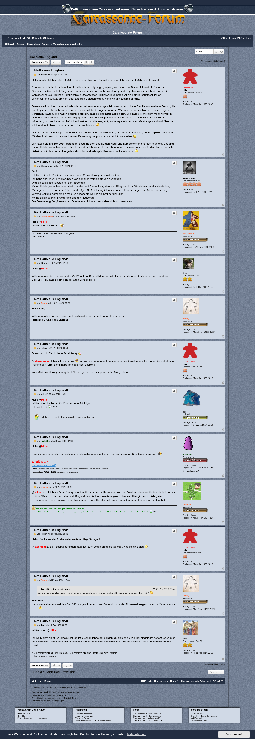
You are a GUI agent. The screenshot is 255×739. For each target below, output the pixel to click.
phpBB (46, 692)
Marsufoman (189, 178)
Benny (186, 318)
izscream (187, 504)
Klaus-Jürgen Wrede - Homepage (32, 718)
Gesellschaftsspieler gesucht (204, 716)
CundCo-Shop (23, 716)
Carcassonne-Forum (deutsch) (147, 714)
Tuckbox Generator (84, 716)
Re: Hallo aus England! (51, 162)
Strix (185, 273)
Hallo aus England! (44, 57)
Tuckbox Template (83, 714)
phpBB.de (61, 695)
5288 (193, 465)
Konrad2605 (188, 234)
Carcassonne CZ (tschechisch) (147, 720)
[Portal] (127, 17)
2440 (193, 515)
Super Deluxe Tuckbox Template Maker (93, 720)
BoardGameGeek (199, 720)
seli (184, 412)
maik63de (187, 455)
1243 (193, 284)
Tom (185, 639)
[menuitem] (26, 38)
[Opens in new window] (54, 407)
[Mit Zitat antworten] (174, 71)
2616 (193, 422)
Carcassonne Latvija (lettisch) (146, 718)
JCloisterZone (197, 714)
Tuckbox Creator (83, 718)
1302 (193, 650)
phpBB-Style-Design (69, 698)
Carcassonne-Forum (42, 465)
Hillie (185, 90)
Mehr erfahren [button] (136, 734)
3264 (193, 244)
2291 (193, 329)
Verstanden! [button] (234, 734)
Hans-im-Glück (24, 714)
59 (192, 189)
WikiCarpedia (197, 718)
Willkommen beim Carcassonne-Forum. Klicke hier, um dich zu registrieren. (127, 9)
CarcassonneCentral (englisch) (147, 716)
